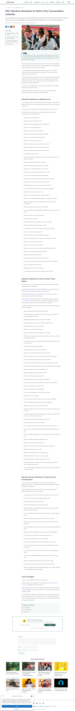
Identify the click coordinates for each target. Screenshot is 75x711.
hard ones (55, 109)
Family (30, 2)
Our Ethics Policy (41, 706)
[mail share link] (11, 27)
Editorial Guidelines (34, 706)
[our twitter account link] (40, 703)
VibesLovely (35, 709)
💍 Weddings (51, 2)
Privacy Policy (17, 708)
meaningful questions (32, 294)
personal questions (26, 300)
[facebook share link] (6, 27)
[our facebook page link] (33, 703)
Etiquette (58, 2)
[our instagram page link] (37, 703)
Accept (17, 706)
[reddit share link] (14, 27)
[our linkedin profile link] (43, 703)
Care (63, 2)
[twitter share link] (9, 27)
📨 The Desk (25, 2)
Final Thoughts (10, 44)
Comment (20, 636)
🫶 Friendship (37, 2)
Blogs (55, 706)
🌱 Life (42, 2)
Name (19, 647)
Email (19, 649)
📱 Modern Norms (19, 7)
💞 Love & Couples (12, 7)
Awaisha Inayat (9, 22)
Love (46, 2)
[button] (31, 696)
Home (6, 7)
